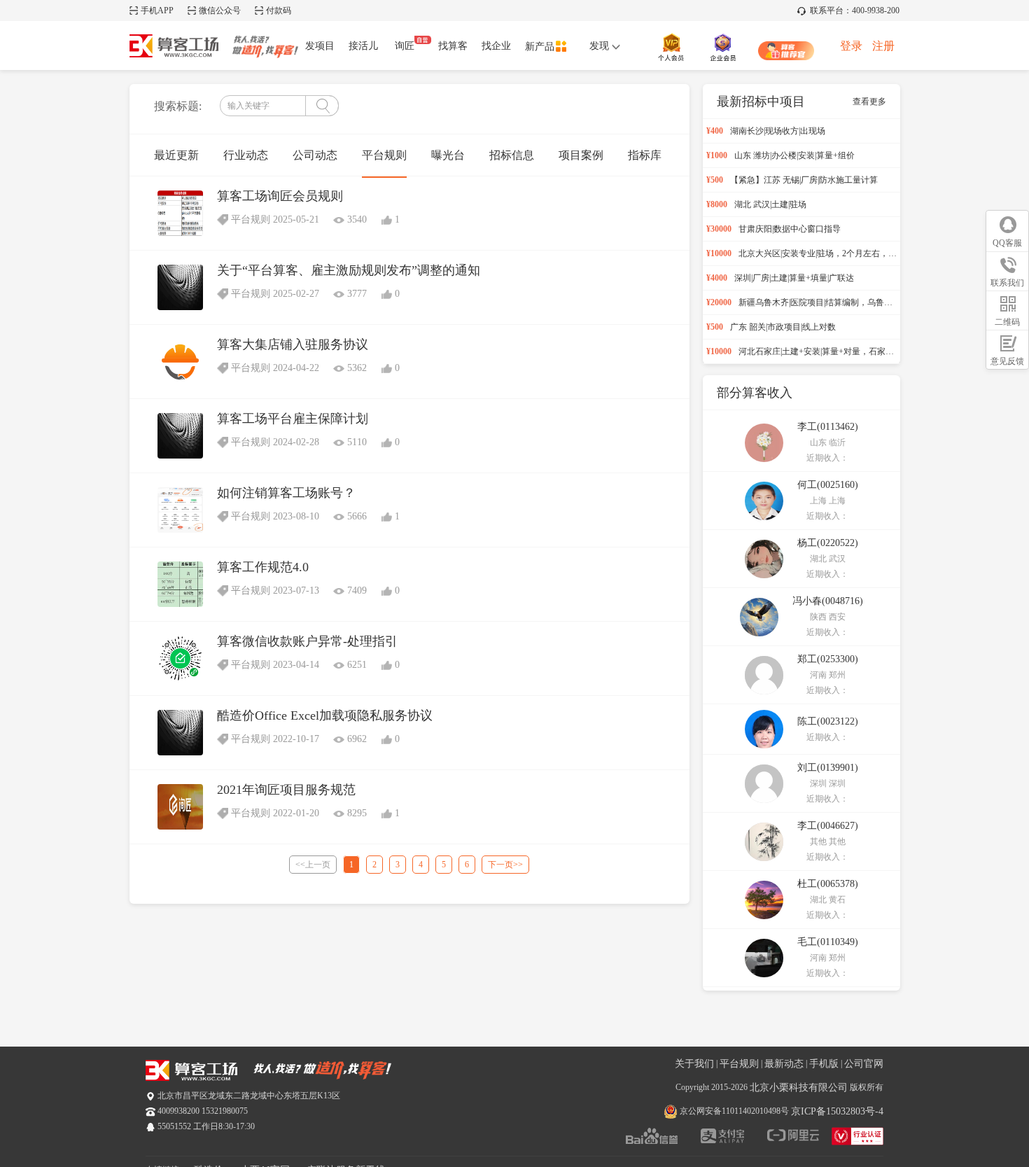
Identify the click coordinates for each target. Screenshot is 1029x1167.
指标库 (645, 155)
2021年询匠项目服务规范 (286, 790)
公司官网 (863, 1063)
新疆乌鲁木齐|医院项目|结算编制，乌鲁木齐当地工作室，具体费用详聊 (870, 302)
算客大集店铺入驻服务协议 (292, 344)
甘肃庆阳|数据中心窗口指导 (789, 229)
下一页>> (505, 864)
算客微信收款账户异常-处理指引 (307, 641)
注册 (883, 46)
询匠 (404, 46)
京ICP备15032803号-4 (837, 1111)
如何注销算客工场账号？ (286, 493)
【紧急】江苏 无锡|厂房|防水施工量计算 (804, 180)
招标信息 (511, 155)
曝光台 (448, 155)
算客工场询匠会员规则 (280, 196)
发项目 (320, 46)
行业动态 (245, 155)
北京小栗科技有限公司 (799, 1087)
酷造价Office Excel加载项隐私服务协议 (325, 715)
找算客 (453, 46)
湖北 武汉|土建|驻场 (770, 204)
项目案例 (581, 155)
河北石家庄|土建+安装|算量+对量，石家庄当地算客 (832, 351)
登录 (851, 46)
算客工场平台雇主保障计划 (292, 419)
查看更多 (869, 101)
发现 (600, 46)
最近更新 (176, 155)
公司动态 (315, 155)
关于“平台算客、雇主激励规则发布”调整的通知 (348, 270)
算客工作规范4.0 (263, 567)
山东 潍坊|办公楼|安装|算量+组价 (794, 155)
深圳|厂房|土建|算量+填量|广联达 (794, 278)
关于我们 (694, 1063)
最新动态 (784, 1063)
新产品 (539, 46)
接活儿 (363, 46)
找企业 (496, 46)
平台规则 (384, 155)
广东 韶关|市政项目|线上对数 (783, 327)
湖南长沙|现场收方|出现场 (777, 131)
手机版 (824, 1063)
